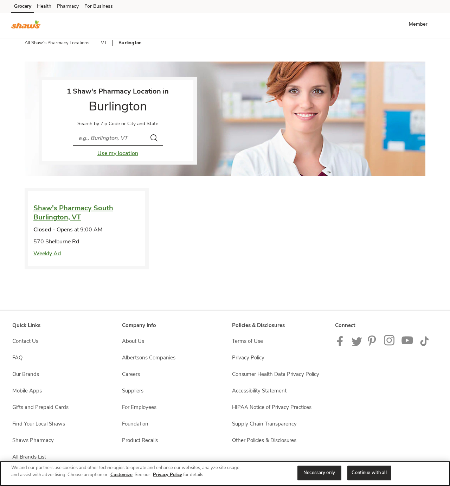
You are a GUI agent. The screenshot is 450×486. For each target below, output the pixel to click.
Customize (121, 475)
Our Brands (25, 374)
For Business (98, 6)
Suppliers (132, 390)
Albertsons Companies (148, 357)
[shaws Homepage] (26, 25)
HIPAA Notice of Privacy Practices (271, 407)
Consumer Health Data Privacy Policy (275, 374)
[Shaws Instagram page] (389, 344)
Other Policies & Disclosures (264, 440)
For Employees (139, 407)
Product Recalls (140, 440)
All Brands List (29, 456)
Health (44, 6)
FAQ (17, 357)
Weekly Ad (47, 253)
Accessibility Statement (259, 390)
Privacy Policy (248, 357)
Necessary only (319, 472)
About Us (133, 341)
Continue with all (369, 472)
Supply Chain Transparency (264, 423)
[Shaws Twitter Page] (357, 344)
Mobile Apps (27, 390)
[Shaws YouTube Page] (407, 344)
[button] (419, 23)
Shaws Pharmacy (33, 440)
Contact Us (25, 341)
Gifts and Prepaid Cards (40, 407)
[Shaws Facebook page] (341, 344)
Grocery (22, 6)
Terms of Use (247, 341)
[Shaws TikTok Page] (424, 344)
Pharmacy (68, 6)
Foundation (135, 423)
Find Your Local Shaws (38, 423)
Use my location (117, 153)
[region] (225, 473)
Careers (131, 374)
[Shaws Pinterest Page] (373, 344)
